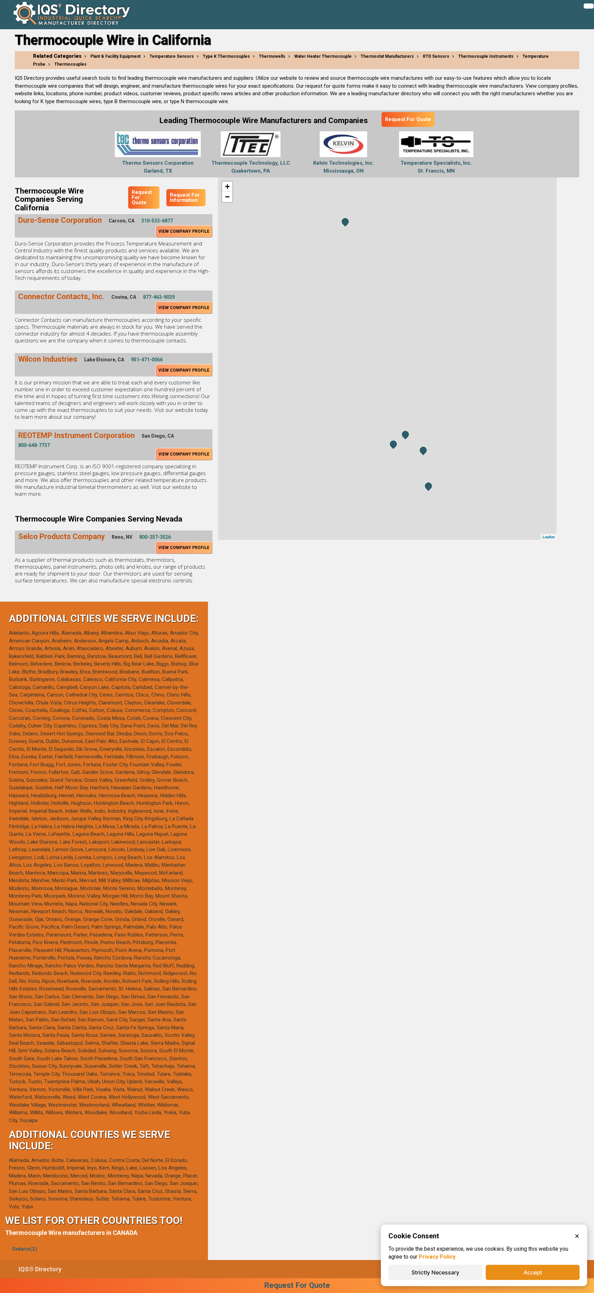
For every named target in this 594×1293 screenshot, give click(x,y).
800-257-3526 (155, 537)
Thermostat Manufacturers (387, 56)
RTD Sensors (436, 56)
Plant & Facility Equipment (115, 56)
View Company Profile (183, 231)
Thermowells (272, 56)
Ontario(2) (24, 1249)
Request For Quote (408, 119)
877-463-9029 (159, 297)
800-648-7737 (34, 445)
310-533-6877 (157, 220)
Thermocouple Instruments (486, 56)
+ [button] (227, 186)
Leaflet (548, 536)
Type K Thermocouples (226, 56)
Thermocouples (70, 64)
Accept (533, 1272)
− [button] (227, 197)
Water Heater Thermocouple (323, 56)
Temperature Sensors (172, 56)
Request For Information (185, 197)
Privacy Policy (437, 1256)
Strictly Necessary (435, 1272)
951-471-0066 (147, 359)
